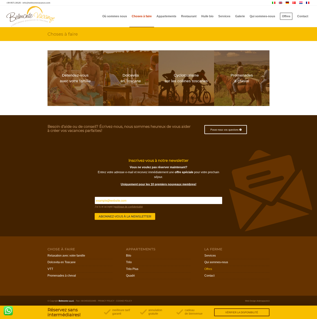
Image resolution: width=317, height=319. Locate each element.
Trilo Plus (132, 269)
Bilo (128, 255)
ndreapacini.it (262, 301)
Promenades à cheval (62, 275)
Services (210, 255)
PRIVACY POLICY (106, 301)
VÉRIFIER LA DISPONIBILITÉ (241, 312)
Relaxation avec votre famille (66, 255)
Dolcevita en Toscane (62, 262)
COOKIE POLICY (124, 301)
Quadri (130, 275)
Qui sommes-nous (216, 262)
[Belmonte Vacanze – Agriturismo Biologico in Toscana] (30, 16)
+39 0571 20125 (13, 3)
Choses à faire (63, 34)
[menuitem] (114, 16)
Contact (209, 275)
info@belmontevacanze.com (36, 3)
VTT (50, 269)
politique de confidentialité (129, 206)
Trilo (129, 262)
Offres (208, 269)
